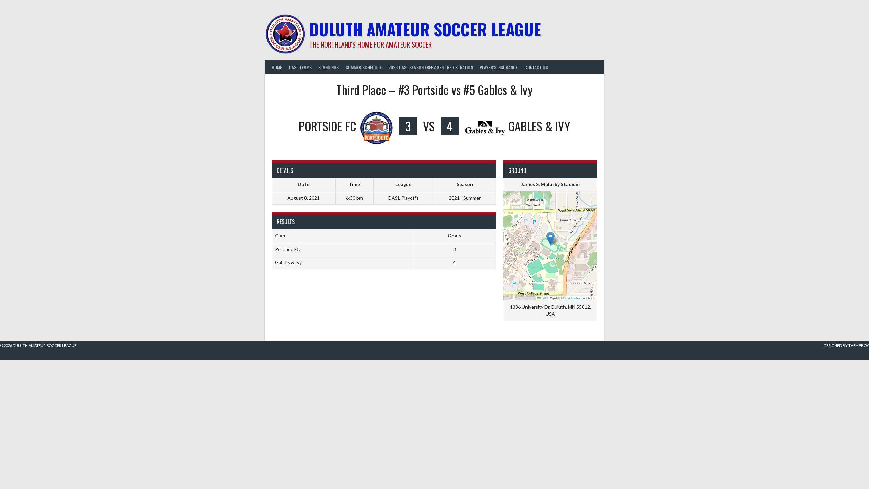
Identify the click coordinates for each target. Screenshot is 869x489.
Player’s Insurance (499, 67)
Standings (328, 67)
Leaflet (544, 298)
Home (277, 67)
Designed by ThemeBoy (846, 345)
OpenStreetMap (572, 298)
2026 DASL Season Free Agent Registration (430, 67)
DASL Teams (300, 67)
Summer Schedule (364, 67)
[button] (550, 239)
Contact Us (536, 67)
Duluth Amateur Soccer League (425, 29)
